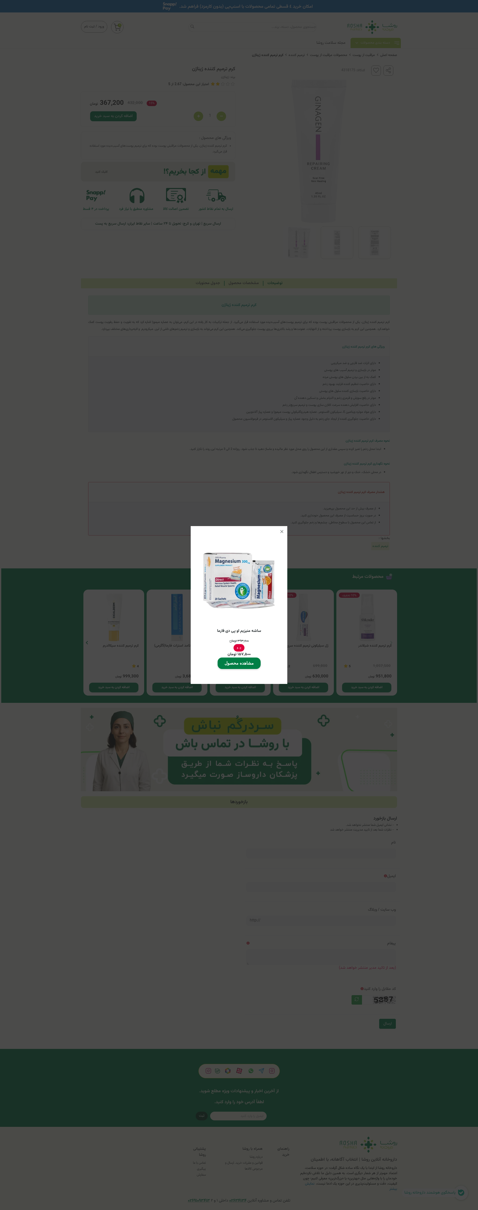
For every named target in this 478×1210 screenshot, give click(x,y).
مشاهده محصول (239, 663)
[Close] (281, 531)
